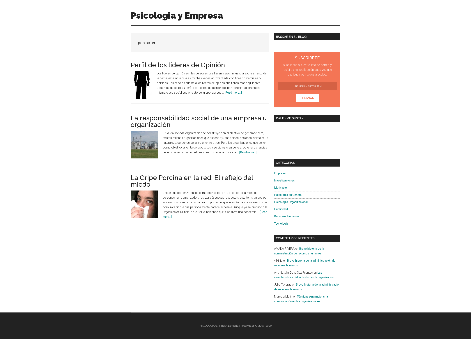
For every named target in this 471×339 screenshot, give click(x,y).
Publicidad (281, 209)
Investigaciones (284, 180)
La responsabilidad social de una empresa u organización (199, 121)
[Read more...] (233, 92)
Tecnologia (281, 223)
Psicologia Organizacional (291, 202)
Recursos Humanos (286, 216)
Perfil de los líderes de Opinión (178, 65)
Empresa (280, 173)
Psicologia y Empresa (177, 15)
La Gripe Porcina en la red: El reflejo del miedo (192, 181)
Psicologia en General (288, 195)
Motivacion (281, 187)
